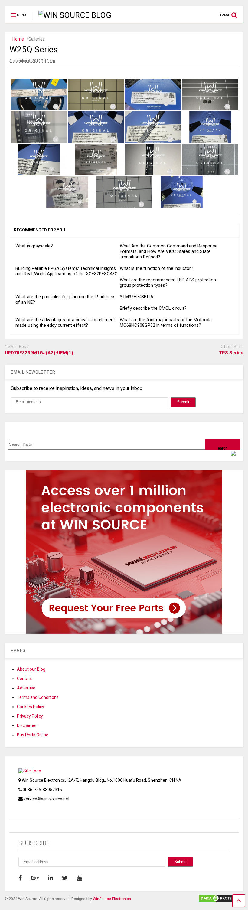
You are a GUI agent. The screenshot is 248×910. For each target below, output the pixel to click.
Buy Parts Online (32, 734)
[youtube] (79, 878)
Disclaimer (27, 725)
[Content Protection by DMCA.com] (220, 900)
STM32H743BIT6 (136, 297)
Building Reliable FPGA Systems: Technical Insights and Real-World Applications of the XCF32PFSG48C (66, 271)
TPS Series (231, 352)
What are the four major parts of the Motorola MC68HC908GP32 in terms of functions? (166, 322)
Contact (24, 678)
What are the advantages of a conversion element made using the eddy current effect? (65, 322)
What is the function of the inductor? (156, 268)
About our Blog (31, 669)
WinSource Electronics (112, 899)
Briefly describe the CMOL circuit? (153, 308)
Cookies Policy (30, 706)
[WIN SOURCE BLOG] (71, 15)
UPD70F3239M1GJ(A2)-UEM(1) (39, 352)
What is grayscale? (34, 246)
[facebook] (20, 878)
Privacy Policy (30, 716)
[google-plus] (35, 878)
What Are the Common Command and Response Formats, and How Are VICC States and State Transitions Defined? (168, 251)
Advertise (26, 688)
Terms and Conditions (38, 697)
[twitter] (65, 878)
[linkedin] (50, 878)
